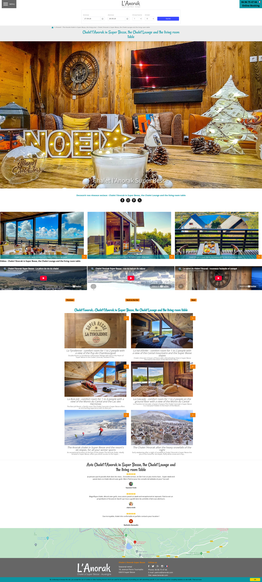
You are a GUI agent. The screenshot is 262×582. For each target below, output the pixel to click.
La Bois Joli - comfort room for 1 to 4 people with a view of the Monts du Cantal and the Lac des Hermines (95, 401)
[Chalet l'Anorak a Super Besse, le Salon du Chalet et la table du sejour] (259, 2)
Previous (70, 300)
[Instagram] (163, 566)
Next (193, 300)
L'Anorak (58, 27)
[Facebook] (150, 566)
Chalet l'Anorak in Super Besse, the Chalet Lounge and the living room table (124, 27)
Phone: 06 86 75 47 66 (157, 569)
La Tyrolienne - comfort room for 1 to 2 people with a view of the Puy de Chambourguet (95, 352)
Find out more (197, 579)
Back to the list (132, 300)
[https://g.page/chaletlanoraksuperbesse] (159, 566)
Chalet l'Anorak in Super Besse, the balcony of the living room (128, 257)
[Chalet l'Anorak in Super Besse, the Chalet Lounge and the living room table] (131, 4)
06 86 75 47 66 (249, 1)
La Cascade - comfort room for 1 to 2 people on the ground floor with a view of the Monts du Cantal (162, 400)
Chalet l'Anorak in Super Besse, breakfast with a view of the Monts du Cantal (41, 257)
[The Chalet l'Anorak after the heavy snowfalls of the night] (192, 415)
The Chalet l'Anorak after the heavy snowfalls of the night (162, 449)
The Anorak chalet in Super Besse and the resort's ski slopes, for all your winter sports (95, 449)
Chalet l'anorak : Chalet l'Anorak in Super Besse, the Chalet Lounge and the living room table (131, 309)
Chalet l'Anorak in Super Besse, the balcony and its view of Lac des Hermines (215, 257)
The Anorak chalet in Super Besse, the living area (79, 27)
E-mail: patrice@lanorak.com (160, 572)
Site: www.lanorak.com (158, 575)
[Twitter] (154, 566)
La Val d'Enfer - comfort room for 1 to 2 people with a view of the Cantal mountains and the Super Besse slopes (161, 353)
